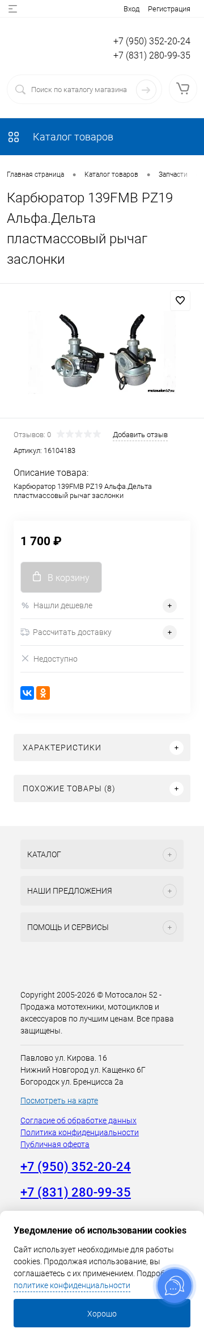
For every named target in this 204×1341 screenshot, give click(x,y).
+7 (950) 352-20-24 (151, 41)
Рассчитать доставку (72, 632)
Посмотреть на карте (59, 1100)
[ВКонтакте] (27, 693)
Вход (131, 9)
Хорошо (102, 1313)
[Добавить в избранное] (180, 300)
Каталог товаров (72, 137)
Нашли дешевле (62, 605)
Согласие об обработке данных (78, 1120)
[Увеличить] (102, 352)
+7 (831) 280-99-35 (151, 55)
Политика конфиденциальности (79, 1132)
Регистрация (169, 9)
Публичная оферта (55, 1144)
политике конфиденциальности (72, 1285)
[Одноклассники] (43, 693)
